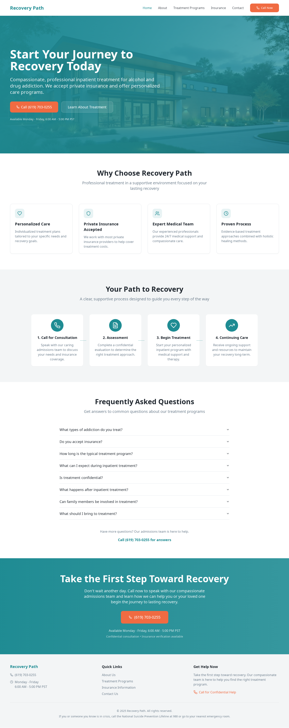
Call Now (267, 8)
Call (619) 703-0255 (36, 107)
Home (147, 8)
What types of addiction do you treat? (91, 429)
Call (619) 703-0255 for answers (144, 539)
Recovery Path (27, 8)
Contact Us (110, 694)
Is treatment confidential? (81, 477)
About (162, 8)
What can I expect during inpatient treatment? (98, 465)
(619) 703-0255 (147, 617)
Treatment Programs (189, 8)
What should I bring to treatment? (88, 513)
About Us (109, 675)
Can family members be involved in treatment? (99, 501)
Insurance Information (119, 687)
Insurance (218, 8)
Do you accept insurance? (81, 441)
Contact (238, 8)
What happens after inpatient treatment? (94, 489)
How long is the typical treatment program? (96, 453)
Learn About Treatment (87, 107)
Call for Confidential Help (217, 692)
